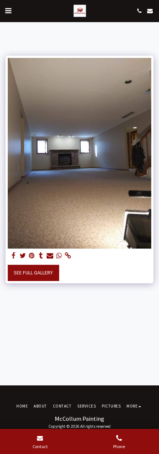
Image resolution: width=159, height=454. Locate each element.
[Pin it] (31, 255)
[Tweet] (23, 255)
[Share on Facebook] (13, 255)
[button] (8, 10)
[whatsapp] (59, 255)
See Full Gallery (33, 272)
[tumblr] (41, 255)
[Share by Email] (50, 255)
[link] (68, 255)
